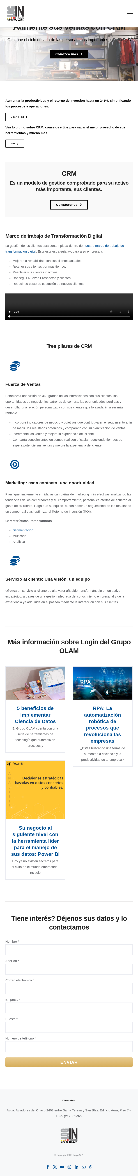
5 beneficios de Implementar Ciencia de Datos (35, 683)
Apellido (12, 961)
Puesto (11, 1019)
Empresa (12, 999)
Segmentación (23, 530)
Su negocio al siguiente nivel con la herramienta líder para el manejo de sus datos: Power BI (35, 790)
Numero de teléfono (20, 1038)
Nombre (12, 941)
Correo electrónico (19, 980)
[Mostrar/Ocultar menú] (130, 13)
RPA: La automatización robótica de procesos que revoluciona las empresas (102, 683)
